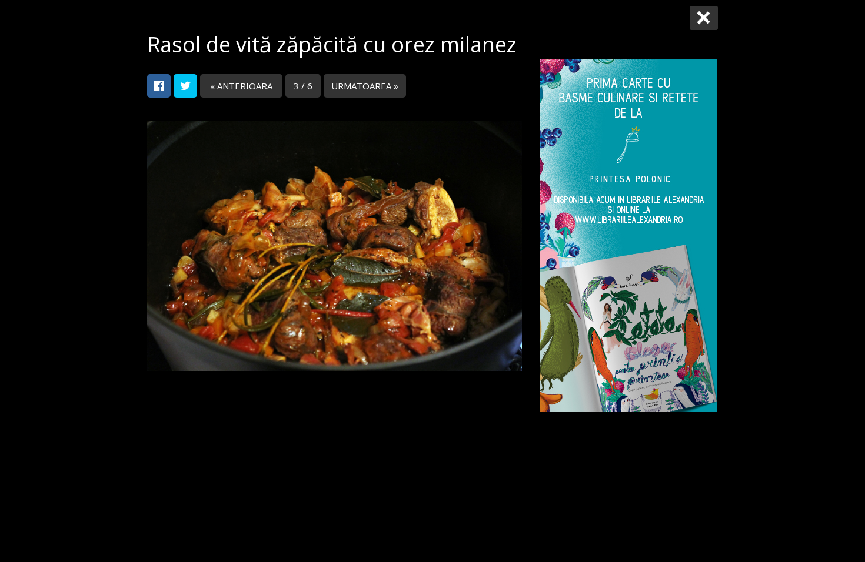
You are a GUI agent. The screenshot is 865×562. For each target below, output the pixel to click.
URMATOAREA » (364, 86)
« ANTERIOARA (241, 86)
